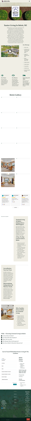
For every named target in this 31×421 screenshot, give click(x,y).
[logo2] (5, 0)
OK (28, 419)
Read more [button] (3, 202)
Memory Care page (6, 298)
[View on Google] (3, 196)
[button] (15, 336)
